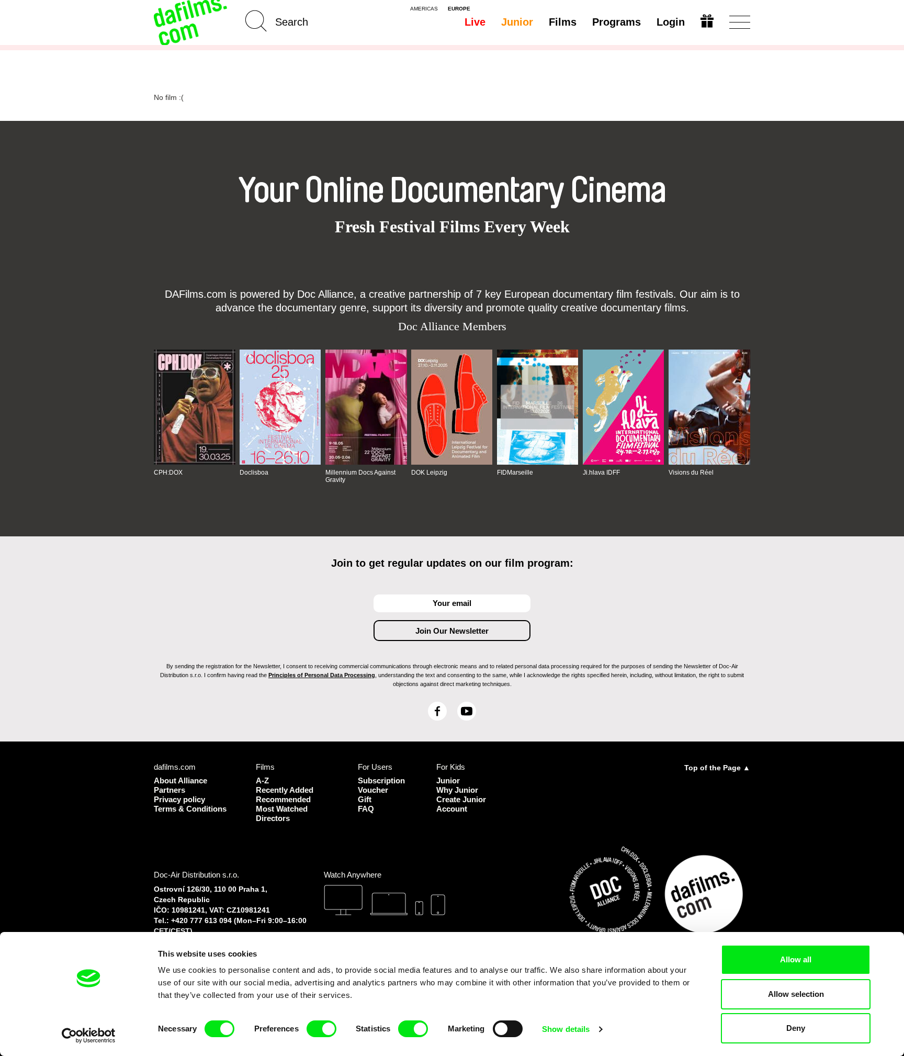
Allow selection (796, 994)
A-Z (262, 780)
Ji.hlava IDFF (601, 472)
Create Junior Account (461, 804)
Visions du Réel (691, 472)
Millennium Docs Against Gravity (360, 476)
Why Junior (457, 789)
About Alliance (180, 780)
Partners (169, 789)
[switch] (321, 1028)
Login (671, 22)
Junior (517, 22)
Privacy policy (179, 799)
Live (475, 22)
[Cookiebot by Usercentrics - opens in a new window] (88, 1035)
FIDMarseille (515, 472)
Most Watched (282, 808)
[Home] (191, 22)
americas (424, 9)
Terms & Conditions (190, 808)
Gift (364, 799)
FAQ (366, 808)
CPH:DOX (168, 472)
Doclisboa (254, 472)
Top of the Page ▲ (717, 767)
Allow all (795, 959)
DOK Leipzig (429, 472)
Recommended (283, 799)
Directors (273, 818)
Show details (566, 1029)
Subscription (381, 780)
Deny (795, 1028)
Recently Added (284, 789)
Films (563, 22)
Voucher (373, 789)
